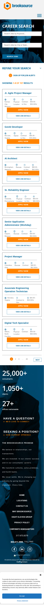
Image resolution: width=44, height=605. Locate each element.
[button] (40, 575)
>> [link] (31, 359)
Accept (22, 596)
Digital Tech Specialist (17, 323)
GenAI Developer (14, 127)
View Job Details (23, 116)
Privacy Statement (22, 600)
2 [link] (15, 359)
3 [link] (18, 359)
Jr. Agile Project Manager (18, 93)
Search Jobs (12, 56)
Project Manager (13, 256)
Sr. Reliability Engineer (17, 190)
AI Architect (11, 158)
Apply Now (23, 110)
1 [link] (11, 359)
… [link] (22, 359)
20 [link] (27, 359)
